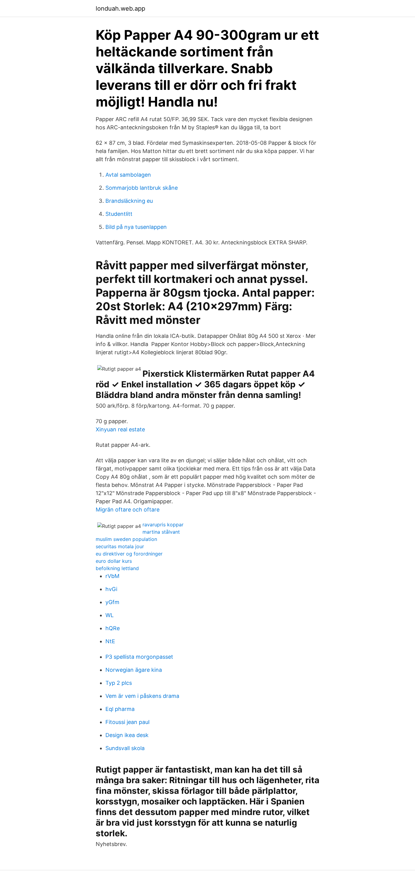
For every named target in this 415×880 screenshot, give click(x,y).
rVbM (112, 576)
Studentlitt (118, 214)
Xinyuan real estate (120, 429)
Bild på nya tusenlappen (136, 227)
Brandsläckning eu (129, 201)
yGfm (112, 602)
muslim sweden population (126, 539)
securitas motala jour (120, 546)
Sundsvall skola (125, 748)
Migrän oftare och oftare (127, 509)
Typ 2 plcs (118, 683)
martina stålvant (161, 532)
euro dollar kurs (114, 561)
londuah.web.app (120, 8)
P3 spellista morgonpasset (139, 657)
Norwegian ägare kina (133, 670)
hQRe (112, 628)
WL (109, 615)
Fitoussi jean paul (127, 722)
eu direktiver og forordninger (129, 554)
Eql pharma (120, 709)
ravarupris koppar (162, 525)
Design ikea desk (127, 735)
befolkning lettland (117, 568)
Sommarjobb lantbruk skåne (141, 188)
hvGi (111, 589)
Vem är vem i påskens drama (142, 696)
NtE (110, 641)
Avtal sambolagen (128, 175)
